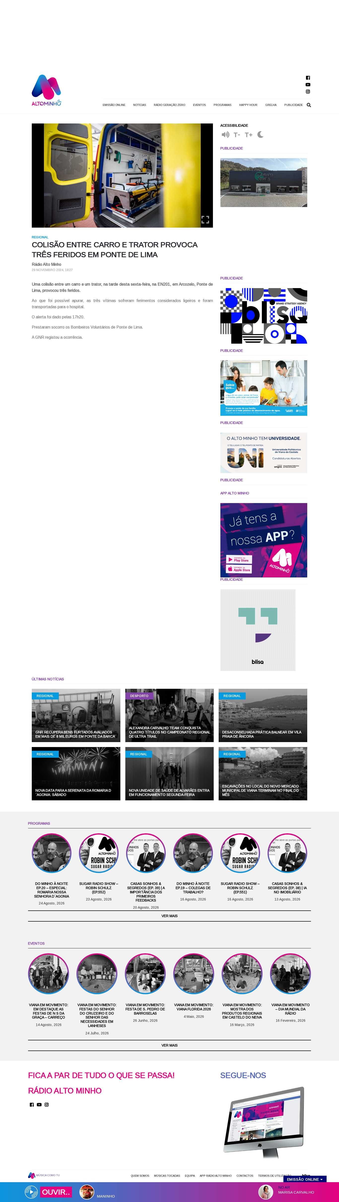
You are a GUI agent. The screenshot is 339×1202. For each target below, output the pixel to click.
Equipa (190, 1175)
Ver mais (170, 916)
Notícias (139, 104)
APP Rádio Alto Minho (216, 1175)
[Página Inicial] (47, 90)
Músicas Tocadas (167, 1175)
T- (237, 135)
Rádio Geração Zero (169, 104)
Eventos (199, 104)
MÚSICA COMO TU (47, 1175)
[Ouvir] (225, 135)
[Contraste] (260, 135)
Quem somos (140, 1175)
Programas (222, 104)
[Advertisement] (169, 34)
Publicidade (293, 104)
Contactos (245, 1175)
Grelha (270, 104)
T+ (249, 135)
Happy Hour (248, 104)
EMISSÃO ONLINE (114, 104)
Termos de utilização (274, 1175)
